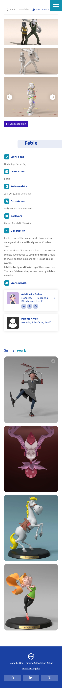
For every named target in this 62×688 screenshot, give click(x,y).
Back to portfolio (19, 9)
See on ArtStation (45, 9)
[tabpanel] (31, 97)
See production (18, 124)
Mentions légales (31, 669)
